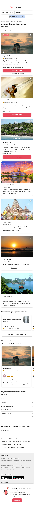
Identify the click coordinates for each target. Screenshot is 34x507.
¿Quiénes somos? (15, 467)
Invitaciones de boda (13, 433)
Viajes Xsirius (7, 56)
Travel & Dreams (8, 100)
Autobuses (4, 438)
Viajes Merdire (7, 296)
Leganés (3, 402)
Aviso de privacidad (26, 460)
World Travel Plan (8, 185)
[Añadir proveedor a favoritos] (30, 34)
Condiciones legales (13, 458)
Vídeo (10, 436)
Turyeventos (7, 142)
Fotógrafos (4, 436)
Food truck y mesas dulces (8, 447)
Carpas (17, 438)
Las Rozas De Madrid (7, 406)
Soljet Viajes (7, 222)
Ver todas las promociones (16, 334)
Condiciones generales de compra (10, 460)
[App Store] (6, 479)
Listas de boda (26, 441)
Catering (3, 433)
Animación (24, 438)
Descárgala (17, 500)
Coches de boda (24, 436)
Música (15, 436)
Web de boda (11, 470)
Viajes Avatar (7, 259)
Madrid (13, 21)
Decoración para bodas (15, 441)
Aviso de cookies (5, 463)
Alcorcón (3, 417)
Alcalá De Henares (6, 410)
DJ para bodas (20, 447)
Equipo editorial (26, 467)
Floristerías (4, 441)
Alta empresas (4, 467)
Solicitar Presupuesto (17, 70)
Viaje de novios (5, 21)
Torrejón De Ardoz (6, 413)
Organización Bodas (6, 444)
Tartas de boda (17, 444)
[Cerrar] (31, 486)
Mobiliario (11, 438)
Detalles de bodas (25, 433)
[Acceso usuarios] (32, 7)
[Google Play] (18, 479)
